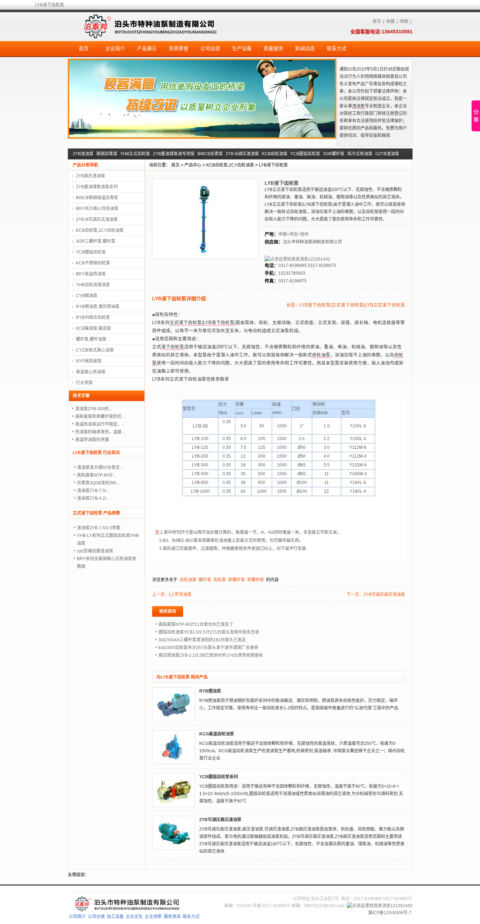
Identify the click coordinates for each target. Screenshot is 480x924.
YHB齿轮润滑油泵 (93, 284)
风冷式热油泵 (359, 153)
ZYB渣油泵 (83, 153)
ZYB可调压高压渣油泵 (384, 594)
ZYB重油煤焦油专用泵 (174, 153)
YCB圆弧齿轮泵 (305, 153)
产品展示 (147, 48)
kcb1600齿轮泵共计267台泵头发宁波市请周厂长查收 (208, 647)
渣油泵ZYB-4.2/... (93, 498)
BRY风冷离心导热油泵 (97, 208)
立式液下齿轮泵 (186, 322)
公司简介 (77, 916)
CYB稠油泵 (86, 295)
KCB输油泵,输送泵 (93, 328)
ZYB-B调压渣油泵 (242, 153)
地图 (404, 21)
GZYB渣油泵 (387, 153)
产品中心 (192, 165)
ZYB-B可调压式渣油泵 (97, 219)
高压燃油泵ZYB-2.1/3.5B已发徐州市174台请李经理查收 (210, 655)
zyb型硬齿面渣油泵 (95, 551)
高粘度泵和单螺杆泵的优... (100, 416)
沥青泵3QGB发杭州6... (98, 482)
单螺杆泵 (236, 579)
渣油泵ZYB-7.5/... (93, 490)
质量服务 (273, 48)
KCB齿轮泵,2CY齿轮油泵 (230, 165)
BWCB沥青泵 (210, 153)
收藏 (390, 21)
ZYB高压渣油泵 (90, 175)
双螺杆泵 (255, 579)
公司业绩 (210, 48)
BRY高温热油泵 (91, 273)
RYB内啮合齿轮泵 (93, 317)
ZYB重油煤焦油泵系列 (97, 186)
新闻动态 (305, 48)
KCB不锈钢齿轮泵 (93, 263)
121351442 (319, 259)
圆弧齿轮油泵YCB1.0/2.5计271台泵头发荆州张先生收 (208, 632)
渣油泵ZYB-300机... (93, 408)
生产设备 (242, 48)
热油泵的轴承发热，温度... (100, 432)
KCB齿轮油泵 (274, 153)
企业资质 (153, 916)
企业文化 (134, 916)
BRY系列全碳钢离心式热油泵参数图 (106, 562)
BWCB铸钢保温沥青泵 (97, 197)
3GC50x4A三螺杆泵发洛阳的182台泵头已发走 (202, 639)
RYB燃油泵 (210, 691)
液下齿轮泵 (172, 347)
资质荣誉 (178, 48)
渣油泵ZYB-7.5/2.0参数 (99, 527)
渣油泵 (358, 106)
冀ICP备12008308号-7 (389, 912)
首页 (376, 21)
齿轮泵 (219, 579)
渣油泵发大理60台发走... (100, 467)
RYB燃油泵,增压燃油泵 (97, 306)
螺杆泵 (205, 579)
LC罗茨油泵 (180, 594)
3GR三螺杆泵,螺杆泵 (95, 241)
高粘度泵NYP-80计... (96, 475)
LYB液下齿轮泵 (273, 165)
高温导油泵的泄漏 (92, 439)
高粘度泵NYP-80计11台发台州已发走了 (195, 624)
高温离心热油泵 (90, 371)
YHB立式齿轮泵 (135, 153)
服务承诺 (172, 916)
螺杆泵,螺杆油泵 (91, 339)
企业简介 (115, 48)
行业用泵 (84, 382)
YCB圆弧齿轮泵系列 (218, 776)
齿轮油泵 (321, 355)
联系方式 (336, 48)
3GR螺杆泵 (333, 153)
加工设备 (115, 916)
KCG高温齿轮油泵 (216, 734)
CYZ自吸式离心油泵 (95, 350)
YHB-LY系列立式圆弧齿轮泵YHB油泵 (108, 539)
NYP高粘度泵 (89, 361)
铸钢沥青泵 (106, 153)
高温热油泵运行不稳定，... (100, 424)
